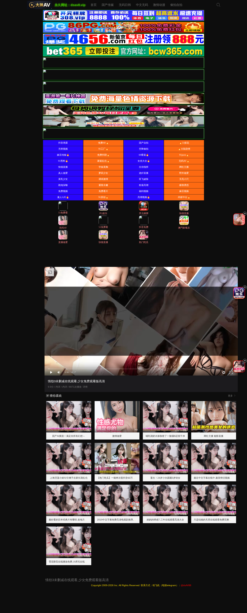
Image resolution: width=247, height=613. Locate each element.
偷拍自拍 (176, 5)
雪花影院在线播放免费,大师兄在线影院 (69, 561)
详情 (85, 386)
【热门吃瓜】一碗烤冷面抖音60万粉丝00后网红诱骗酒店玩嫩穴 (130, 477)
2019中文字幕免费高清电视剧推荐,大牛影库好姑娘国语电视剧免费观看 (134, 519)
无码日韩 (125, 5)
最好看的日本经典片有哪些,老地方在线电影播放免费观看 (78, 519)
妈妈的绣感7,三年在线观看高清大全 (165, 519)
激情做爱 (117, 436)
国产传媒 (108, 5)
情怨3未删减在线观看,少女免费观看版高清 (77, 580)
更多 (230, 395)
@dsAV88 (186, 585)
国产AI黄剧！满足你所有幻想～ (68, 436)
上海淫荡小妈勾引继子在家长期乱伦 (69, 477)
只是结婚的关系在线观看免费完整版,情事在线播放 (220, 519)
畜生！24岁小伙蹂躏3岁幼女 (165, 477)
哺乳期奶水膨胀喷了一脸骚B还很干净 (165, 436)
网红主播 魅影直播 (213, 436)
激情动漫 (159, 5)
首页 (94, 5)
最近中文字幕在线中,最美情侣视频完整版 (215, 477)
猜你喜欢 (55, 395)
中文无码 (142, 5)
